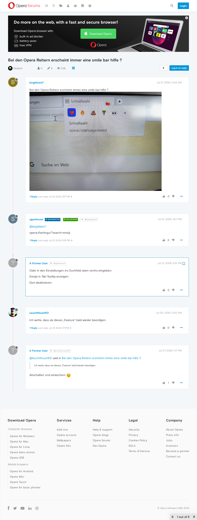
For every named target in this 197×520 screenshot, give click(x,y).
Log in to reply (179, 68)
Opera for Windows (22, 436)
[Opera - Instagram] (36, 508)
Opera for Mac (19, 441)
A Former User (38, 263)
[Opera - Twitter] (15, 508)
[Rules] (82, 6)
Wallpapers (64, 440)
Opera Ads (64, 445)
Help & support (102, 429)
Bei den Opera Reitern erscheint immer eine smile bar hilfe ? (101, 358)
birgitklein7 (36, 82)
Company (174, 420)
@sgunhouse (59, 263)
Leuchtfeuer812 (39, 312)
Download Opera (101, 33)
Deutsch (18, 68)
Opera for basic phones (25, 487)
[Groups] (75, 6)
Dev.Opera (100, 445)
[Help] (89, 6)
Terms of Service (139, 451)
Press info (172, 434)
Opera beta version (22, 452)
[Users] (68, 6)
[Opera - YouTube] (22, 508)
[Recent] (54, 6)
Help (96, 420)
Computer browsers (20, 429)
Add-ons (62, 429)
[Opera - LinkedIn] (29, 508)
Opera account (66, 434)
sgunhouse (36, 219)
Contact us (173, 456)
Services (64, 420)
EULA (132, 445)
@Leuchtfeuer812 (61, 351)
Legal (133, 420)
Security (134, 429)
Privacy (133, 434)
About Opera (174, 429)
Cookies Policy (138, 440)
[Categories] (46, 6)
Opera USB (17, 457)
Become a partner (177, 451)
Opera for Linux (20, 446)
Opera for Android (21, 471)
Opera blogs (101, 434)
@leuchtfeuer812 (40, 358)
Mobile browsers (18, 464)
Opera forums (101, 440)
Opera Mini (17, 476)
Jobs (169, 440)
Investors (172, 445)
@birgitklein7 (90, 219)
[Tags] (61, 6)
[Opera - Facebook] (8, 508)
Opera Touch (18, 482)
